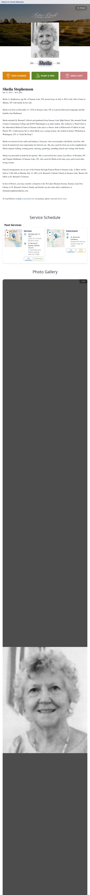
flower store (62, 198)
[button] (13, 236)
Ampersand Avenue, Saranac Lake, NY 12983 (78, 243)
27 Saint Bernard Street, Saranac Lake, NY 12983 (34, 252)
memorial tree (29, 198)
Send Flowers (81, 250)
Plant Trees (38, 259)
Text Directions (28, 259)
